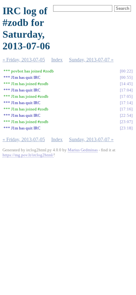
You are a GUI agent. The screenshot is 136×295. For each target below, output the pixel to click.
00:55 (126, 77)
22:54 (126, 115)
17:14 (126, 102)
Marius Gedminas (83, 150)
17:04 (126, 90)
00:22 (126, 71)
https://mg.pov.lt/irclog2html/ (28, 155)
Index (57, 59)
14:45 (126, 83)
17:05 (126, 96)
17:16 (126, 109)
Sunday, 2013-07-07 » (91, 59)
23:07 (126, 121)
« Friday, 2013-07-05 (24, 59)
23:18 (126, 128)
